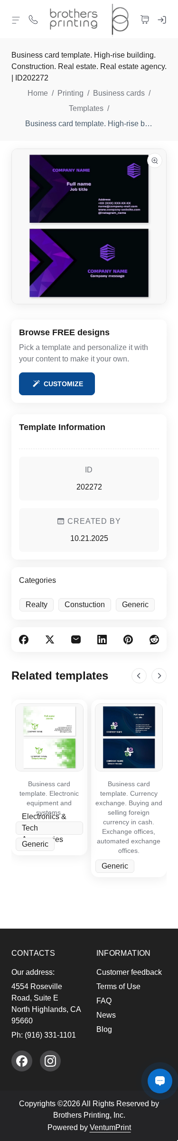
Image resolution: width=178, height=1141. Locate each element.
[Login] (162, 19)
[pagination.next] (159, 675)
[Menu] (16, 20)
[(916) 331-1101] (33, 19)
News (106, 1015)
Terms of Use (118, 986)
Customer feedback (129, 972)
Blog (104, 1029)
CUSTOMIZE (63, 384)
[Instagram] (50, 1061)
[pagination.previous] (139, 675)
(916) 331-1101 (50, 1035)
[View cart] (145, 19)
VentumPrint (110, 1127)
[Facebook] (21, 1061)
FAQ (104, 1001)
